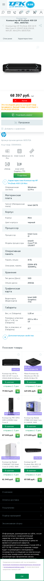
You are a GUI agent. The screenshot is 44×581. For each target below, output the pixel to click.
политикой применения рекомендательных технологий (21, 564)
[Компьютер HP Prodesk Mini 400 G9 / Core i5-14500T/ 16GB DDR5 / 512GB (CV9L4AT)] (33, 450)
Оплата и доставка (10, 500)
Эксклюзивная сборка (12, 523)
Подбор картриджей (11, 515)
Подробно (22, 175)
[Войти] (41, 12)
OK (22, 576)
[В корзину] (18, 391)
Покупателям (8, 508)
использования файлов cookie (14, 567)
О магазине (7, 492)
